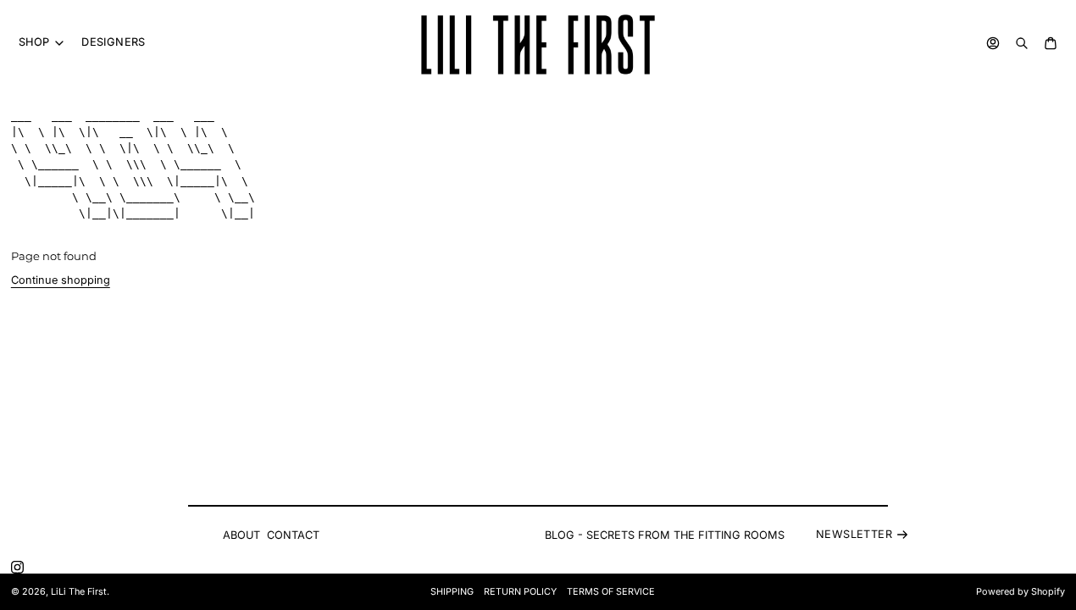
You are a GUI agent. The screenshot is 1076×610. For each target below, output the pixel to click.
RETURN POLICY (520, 591)
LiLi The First (79, 591)
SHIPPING (452, 591)
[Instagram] (17, 567)
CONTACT (293, 535)
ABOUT (241, 535)
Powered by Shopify (1020, 591)
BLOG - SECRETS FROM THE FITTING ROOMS (665, 535)
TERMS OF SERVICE (611, 591)
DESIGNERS (113, 42)
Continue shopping (60, 280)
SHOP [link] (34, 42)
